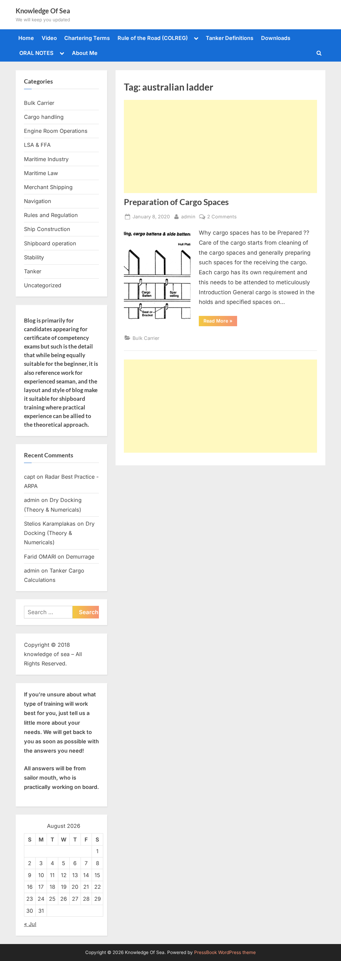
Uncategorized (42, 285)
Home (26, 38)
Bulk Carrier (146, 338)
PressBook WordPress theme (225, 952)
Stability (34, 257)
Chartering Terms (87, 38)
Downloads (275, 38)
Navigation (37, 201)
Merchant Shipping (48, 187)
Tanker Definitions (229, 38)
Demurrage (80, 556)
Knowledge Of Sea (43, 11)
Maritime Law (41, 173)
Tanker (32, 271)
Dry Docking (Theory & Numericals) (59, 533)
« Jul (30, 924)
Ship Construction (47, 229)
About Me (85, 53)
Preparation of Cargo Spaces (176, 202)
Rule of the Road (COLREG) (153, 38)
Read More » (220, 322)
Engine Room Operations (56, 130)
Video (49, 38)
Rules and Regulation (51, 215)
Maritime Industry (46, 159)
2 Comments (222, 217)
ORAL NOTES (36, 53)
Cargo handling (44, 117)
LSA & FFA (37, 144)
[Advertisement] (220, 146)
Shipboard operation (50, 243)
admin (188, 216)
